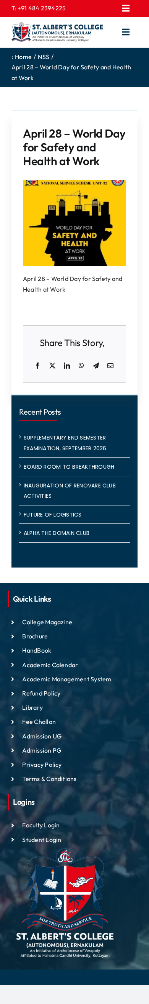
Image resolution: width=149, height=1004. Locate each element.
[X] (52, 366)
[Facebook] (37, 366)
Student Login (41, 839)
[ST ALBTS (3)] (57, 32)
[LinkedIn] (67, 366)
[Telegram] (96, 366)
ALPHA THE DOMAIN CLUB (56, 533)
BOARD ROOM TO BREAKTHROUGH (69, 467)
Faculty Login (41, 825)
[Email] (110, 366)
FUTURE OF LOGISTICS (53, 514)
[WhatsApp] (81, 366)
